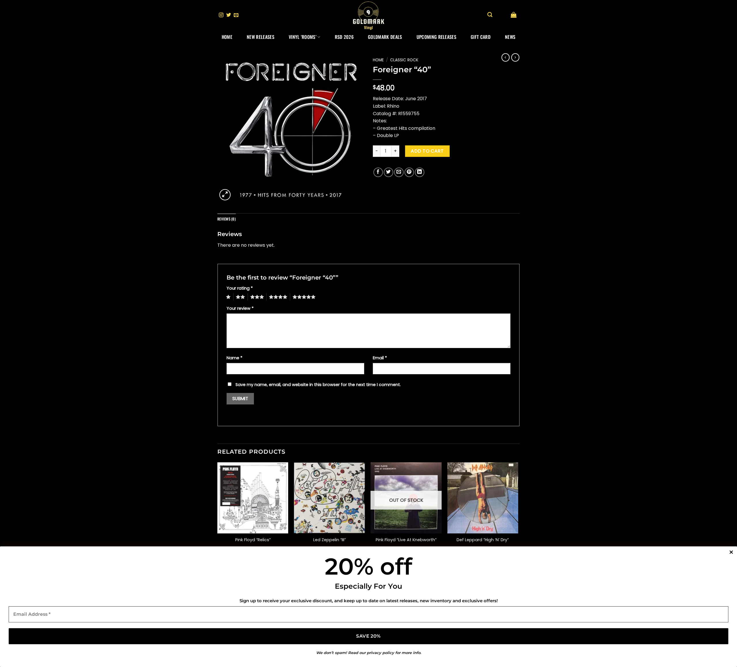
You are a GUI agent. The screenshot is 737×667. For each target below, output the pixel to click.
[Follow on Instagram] (221, 15)
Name (234, 358)
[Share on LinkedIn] (419, 172)
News (510, 36)
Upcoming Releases (436, 36)
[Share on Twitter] (388, 172)
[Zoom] (225, 194)
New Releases (260, 36)
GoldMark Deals (385, 36)
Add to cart (427, 151)
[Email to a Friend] (399, 172)
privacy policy (380, 652)
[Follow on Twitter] (228, 15)
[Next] (518, 515)
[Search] (489, 15)
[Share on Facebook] (378, 172)
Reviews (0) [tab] (226, 219)
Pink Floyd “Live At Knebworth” (406, 540)
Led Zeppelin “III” (329, 540)
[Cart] (514, 14)
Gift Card (481, 36)
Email (380, 358)
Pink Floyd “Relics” (253, 540)
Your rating (240, 288)
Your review (240, 308)
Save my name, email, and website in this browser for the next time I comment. (318, 384)
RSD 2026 (344, 36)
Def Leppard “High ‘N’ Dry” (483, 540)
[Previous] (217, 515)
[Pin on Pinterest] (409, 172)
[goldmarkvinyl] (368, 15)
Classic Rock (404, 60)
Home (227, 36)
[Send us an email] (236, 15)
